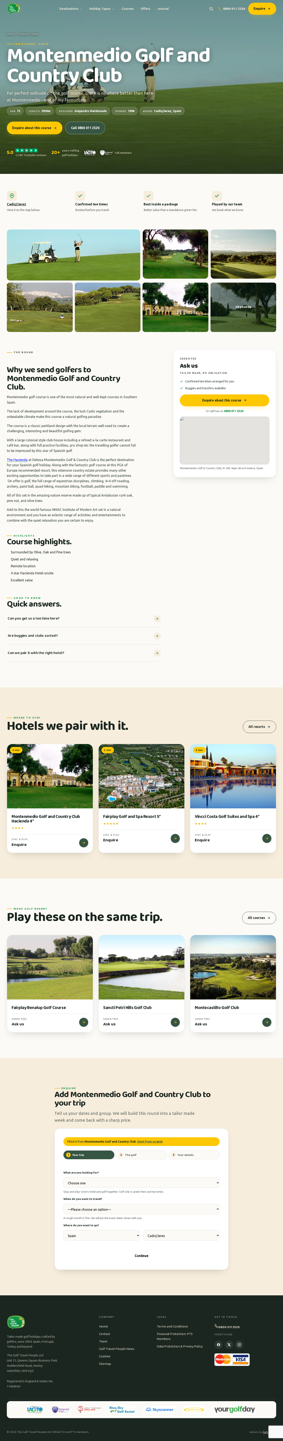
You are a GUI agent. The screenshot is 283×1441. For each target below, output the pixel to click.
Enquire (259, 8)
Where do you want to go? (81, 1225)
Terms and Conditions (172, 1326)
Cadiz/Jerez (16, 204)
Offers (145, 8)
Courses (128, 8)
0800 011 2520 (234, 8)
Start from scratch (150, 1141)
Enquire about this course (31, 128)
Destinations (68, 8)
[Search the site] (211, 9)
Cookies (104, 1356)
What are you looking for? (81, 1172)
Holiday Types (99, 8)
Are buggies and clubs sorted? (33, 636)
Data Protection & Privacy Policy (180, 1346)
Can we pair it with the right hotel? (36, 653)
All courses (256, 918)
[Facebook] (218, 1345)
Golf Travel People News (116, 1349)
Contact (104, 1334)
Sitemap (105, 1363)
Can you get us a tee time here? (33, 618)
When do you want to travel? (82, 1199)
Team (103, 1341)
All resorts (256, 726)
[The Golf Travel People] (14, 9)
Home (10, 34)
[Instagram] (239, 1345)
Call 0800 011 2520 (85, 128)
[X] (229, 1345)
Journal (163, 8)
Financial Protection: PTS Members (175, 1336)
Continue (141, 1256)
